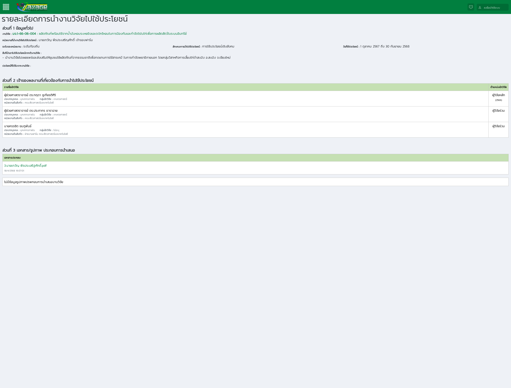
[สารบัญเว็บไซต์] (6, 6)
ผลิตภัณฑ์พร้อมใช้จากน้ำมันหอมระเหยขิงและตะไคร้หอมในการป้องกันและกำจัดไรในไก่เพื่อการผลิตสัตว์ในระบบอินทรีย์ (100, 33)
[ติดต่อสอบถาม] (472, 7)
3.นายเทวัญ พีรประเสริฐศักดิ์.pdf (25, 165)
